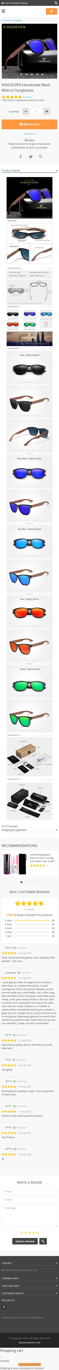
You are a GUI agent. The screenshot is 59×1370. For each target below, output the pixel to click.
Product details (11, 170)
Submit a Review (25, 1241)
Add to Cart (31, 124)
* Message (10, 1208)
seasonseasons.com (29, 1342)
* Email (8, 1199)
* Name (8, 1191)
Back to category (13, 20)
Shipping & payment (14, 830)
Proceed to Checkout (29, 1364)
